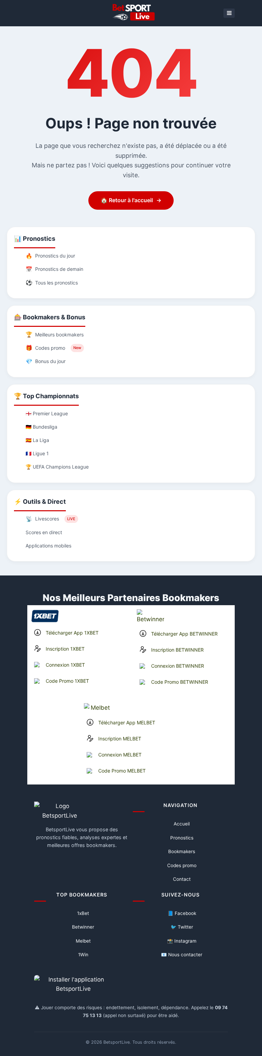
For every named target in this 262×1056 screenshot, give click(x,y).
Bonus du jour (46, 361)
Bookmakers (181, 851)
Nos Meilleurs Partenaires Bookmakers (131, 597)
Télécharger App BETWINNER (184, 634)
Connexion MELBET (120, 755)
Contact (182, 879)
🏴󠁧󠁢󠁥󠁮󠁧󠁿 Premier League (47, 413)
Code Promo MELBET (122, 771)
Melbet (83, 941)
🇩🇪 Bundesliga (41, 427)
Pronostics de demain (54, 269)
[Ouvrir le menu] (229, 13)
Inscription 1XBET (65, 649)
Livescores (50, 518)
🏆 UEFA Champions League (57, 467)
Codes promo (53, 347)
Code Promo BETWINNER (179, 682)
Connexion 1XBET (65, 665)
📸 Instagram (181, 941)
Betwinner (83, 927)
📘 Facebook (182, 913)
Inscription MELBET (119, 738)
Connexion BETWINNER (177, 666)
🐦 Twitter (182, 927)
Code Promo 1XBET (67, 681)
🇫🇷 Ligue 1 (37, 453)
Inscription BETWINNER (177, 650)
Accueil (182, 823)
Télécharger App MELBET (126, 722)
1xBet (83, 913)
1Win (83, 954)
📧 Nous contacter (181, 954)
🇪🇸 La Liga (37, 440)
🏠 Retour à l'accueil (131, 200)
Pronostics (181, 837)
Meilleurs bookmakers (55, 334)
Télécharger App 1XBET (72, 633)
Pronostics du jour (50, 255)
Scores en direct (44, 532)
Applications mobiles (48, 545)
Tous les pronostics (52, 282)
